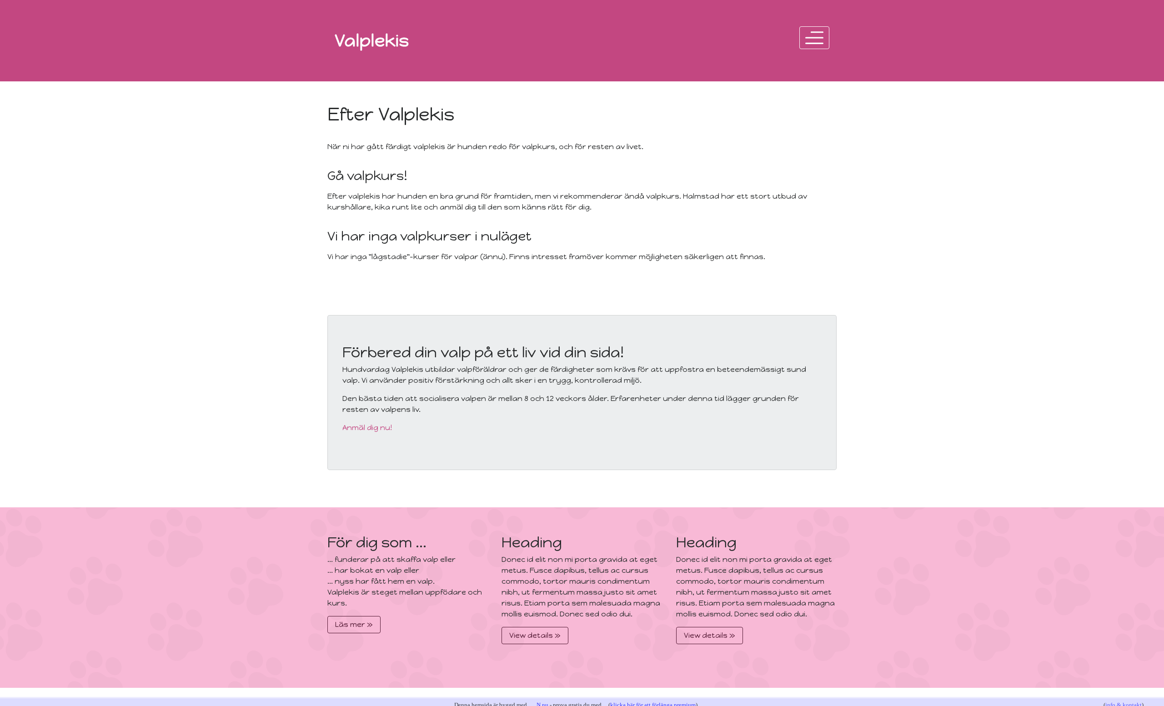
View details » (535, 635)
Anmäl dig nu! (367, 427)
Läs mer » (354, 624)
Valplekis (372, 40)
